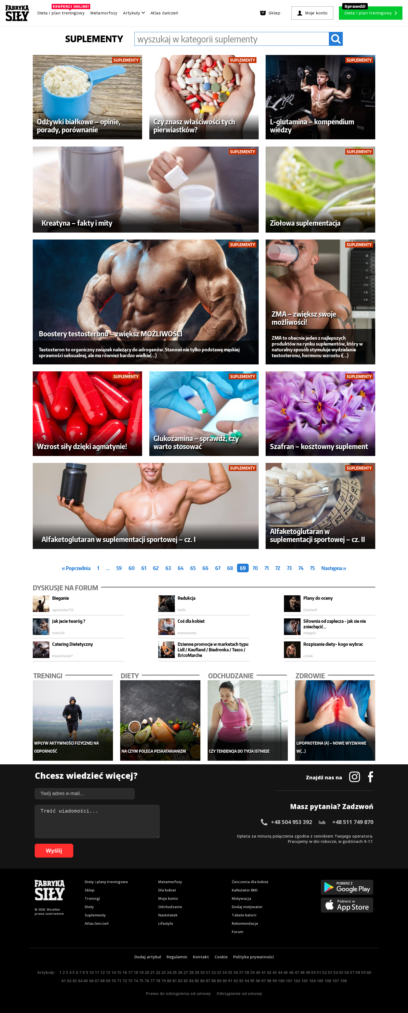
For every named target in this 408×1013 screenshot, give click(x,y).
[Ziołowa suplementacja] (320, 190)
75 (312, 568)
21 (152, 972)
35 (230, 972)
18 (136, 972)
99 (274, 980)
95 (252, 980)
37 (241, 972)
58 (358, 972)
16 (124, 972)
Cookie (221, 956)
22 (158, 972)
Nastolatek (167, 915)
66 (205, 568)
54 (335, 972)
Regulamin (177, 956)
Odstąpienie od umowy (239, 993)
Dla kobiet (167, 890)
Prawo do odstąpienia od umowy (178, 993)
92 (235, 980)
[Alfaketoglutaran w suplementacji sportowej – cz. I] (146, 506)
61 (143, 568)
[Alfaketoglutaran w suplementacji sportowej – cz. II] (320, 506)
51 (319, 972)
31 (208, 972)
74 (300, 568)
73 (289, 568)
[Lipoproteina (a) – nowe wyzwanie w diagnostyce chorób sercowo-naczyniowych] (335, 720)
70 (255, 568)
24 (169, 972)
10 (91, 972)
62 (156, 568)
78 (158, 980)
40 (258, 972)
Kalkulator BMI (245, 890)
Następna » (333, 568)
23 (163, 972)
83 (185, 980)
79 (163, 980)
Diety (89, 906)
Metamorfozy (103, 13)
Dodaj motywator (247, 906)
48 (302, 972)
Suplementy (95, 915)
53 (330, 972)
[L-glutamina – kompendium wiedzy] (320, 97)
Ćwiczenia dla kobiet (250, 881)
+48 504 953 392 (291, 822)
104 (312, 980)
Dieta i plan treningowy (62, 12)
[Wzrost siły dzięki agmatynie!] (87, 413)
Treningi (92, 898)
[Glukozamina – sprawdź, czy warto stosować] (204, 413)
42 (269, 972)
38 (247, 972)
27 (185, 972)
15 (119, 972)
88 (213, 980)
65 (193, 568)
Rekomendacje (245, 923)
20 (147, 972)
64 (180, 568)
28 (191, 972)
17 (130, 972)
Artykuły (132, 13)
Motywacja (241, 898)
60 (132, 568)
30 (202, 972)
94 (247, 980)
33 (219, 972)
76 (147, 980)
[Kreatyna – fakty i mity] (146, 190)
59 (119, 568)
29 (197, 972)
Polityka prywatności (253, 956)
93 (241, 980)
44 (280, 972)
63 (168, 568)
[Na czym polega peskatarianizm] (160, 720)
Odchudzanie (170, 906)
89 (219, 980)
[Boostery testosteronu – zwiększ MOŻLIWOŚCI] (146, 302)
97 (263, 980)
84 (191, 980)
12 (102, 972)
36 (235, 972)
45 (285, 972)
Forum (237, 931)
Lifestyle (165, 923)
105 (320, 980)
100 (281, 980)
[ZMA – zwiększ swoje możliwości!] (320, 302)
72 (277, 568)
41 (263, 972)
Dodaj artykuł (147, 956)
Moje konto (168, 898)
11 (97, 972)
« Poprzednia (76, 568)
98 (269, 980)
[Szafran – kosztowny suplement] (320, 413)
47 (296, 972)
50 (313, 972)
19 (141, 972)
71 (267, 568)
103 (304, 980)
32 (213, 972)
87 (208, 980)
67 (217, 568)
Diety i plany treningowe (106, 881)
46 (291, 972)
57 (352, 972)
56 (346, 972)
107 (335, 980)
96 (258, 980)
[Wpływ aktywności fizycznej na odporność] (73, 720)
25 (174, 972)
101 (289, 980)
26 (180, 972)
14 (113, 972)
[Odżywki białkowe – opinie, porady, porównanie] (87, 97)
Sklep (89, 890)
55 (341, 972)
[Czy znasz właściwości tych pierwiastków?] (204, 97)
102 (296, 980)
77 (152, 980)
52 (324, 972)
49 (308, 972)
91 (230, 980)
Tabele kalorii (244, 915)
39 (252, 972)
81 (174, 980)
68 (230, 568)
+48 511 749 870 (352, 822)
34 (224, 972)
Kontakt (201, 956)
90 (224, 980)
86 (202, 980)
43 (274, 972)
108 (343, 980)
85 (197, 980)
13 (108, 972)
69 (243, 568)
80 (169, 980)
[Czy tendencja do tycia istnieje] (248, 720)
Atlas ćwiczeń (164, 13)
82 (180, 980)
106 (327, 980)
